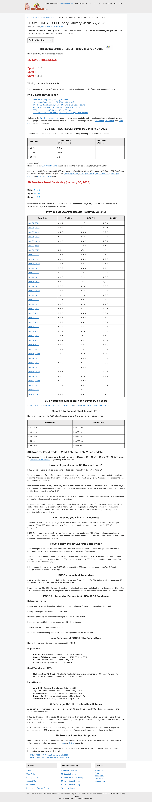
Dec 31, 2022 (33, 255)
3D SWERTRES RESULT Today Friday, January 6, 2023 (49, 755)
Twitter (72, 743)
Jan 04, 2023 (33, 237)
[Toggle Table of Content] (49, 40)
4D (91, 3)
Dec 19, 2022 (33, 309)
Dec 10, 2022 (33, 349)
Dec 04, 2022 (34, 376)
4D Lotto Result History (70, 781)
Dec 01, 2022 (33, 390)
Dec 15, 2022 (33, 327)
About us (30, 770)
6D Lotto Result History (70, 785)
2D (87, 3)
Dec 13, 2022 (33, 336)
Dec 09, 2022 (34, 354)
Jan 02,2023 (33, 246)
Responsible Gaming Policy (37, 788)
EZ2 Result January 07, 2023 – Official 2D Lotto (52, 110)
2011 (42, 406)
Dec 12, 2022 (33, 340)
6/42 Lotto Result (71, 174)
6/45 (105, 3)
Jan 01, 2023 (33, 250)
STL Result (109, 121)
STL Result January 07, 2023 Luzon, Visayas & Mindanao (56, 107)
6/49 (110, 3)
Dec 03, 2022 (34, 381)
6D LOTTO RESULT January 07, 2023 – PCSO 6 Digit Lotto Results (60, 113)
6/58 (120, 3)
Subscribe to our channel (40, 460)
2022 (106, 406)
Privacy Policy (32, 778)
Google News (101, 781)
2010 (36, 406)
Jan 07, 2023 (33, 223)
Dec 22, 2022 (33, 295)
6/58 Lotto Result (44, 176)
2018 (83, 406)
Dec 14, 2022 (33, 331)
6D (95, 3)
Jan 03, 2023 (34, 241)
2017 (77, 406)
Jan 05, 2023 (33, 232)
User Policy (31, 774)
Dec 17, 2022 (33, 318)
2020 (94, 406)
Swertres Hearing (51, 3)
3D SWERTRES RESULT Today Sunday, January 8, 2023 (49, 757)
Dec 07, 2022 (33, 363)
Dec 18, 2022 (33, 313)
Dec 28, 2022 (33, 268)
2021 (101, 406)
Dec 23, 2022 (34, 291)
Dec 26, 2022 (33, 277)
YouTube (99, 778)
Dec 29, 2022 (34, 264)
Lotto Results (79, 3)
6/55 (115, 3)
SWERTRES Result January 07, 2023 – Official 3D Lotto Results (59, 105)
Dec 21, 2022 (33, 300)
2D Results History (68, 774)
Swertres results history (50, 118)
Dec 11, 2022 (33, 345)
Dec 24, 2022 (33, 286)
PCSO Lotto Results (69, 770)
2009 (30, 406)
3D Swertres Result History (72, 778)
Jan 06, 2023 (33, 228)
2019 (89, 406)
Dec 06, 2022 (34, 367)
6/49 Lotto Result (102, 174)
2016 (71, 406)
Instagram (99, 776)
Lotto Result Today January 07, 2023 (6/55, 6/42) (53, 102)
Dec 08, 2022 (34, 358)
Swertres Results (66, 3)
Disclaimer (30, 785)
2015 (65, 406)
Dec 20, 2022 (34, 304)
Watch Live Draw (68, 788)
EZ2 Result (99, 121)
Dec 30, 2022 (34, 259)
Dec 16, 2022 (33, 322)
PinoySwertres (33, 17)
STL (46, 10)
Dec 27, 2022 (33, 273)
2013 (53, 406)
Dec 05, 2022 (34, 372)
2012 (48, 406)
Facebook (60, 743)
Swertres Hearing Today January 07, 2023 (50, 100)
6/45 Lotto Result (86, 174)
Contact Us (31, 781)
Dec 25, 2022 (33, 282)
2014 (59, 406)
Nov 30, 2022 (34, 394)
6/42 (99, 3)
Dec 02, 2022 (34, 385)
